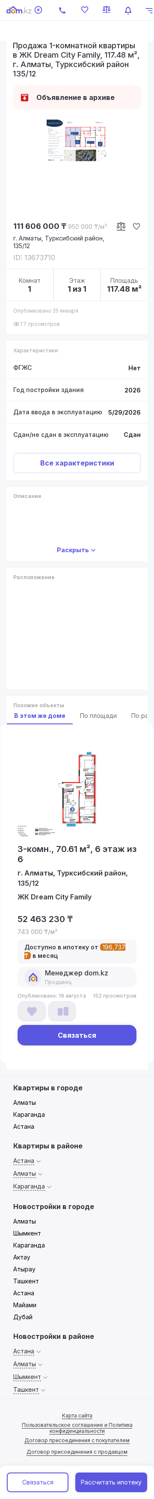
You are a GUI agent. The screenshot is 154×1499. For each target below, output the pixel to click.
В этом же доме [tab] (39, 715)
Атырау (24, 1269)
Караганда (29, 1114)
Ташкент (26, 1281)
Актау (21, 1257)
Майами (24, 1305)
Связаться (37, 1482)
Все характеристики (77, 463)
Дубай (23, 1316)
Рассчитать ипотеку (111, 1482)
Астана (23, 1126)
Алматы (24, 1102)
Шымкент (27, 1233)
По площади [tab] (98, 715)
